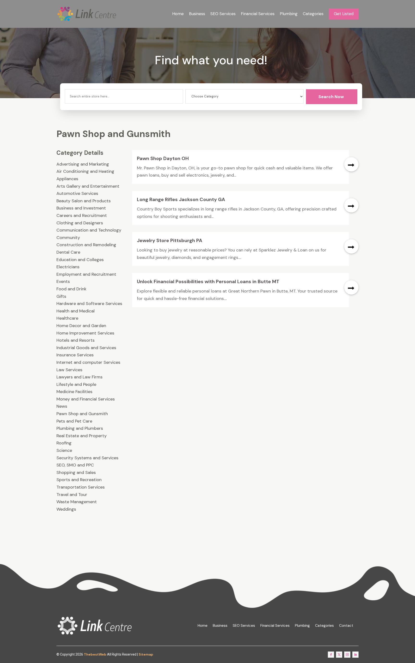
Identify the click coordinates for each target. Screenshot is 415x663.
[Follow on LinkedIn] (355, 654)
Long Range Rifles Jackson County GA (181, 199)
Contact (346, 625)
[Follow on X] (339, 654)
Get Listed (344, 13)
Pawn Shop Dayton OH (163, 158)
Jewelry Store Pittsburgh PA (169, 240)
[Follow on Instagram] (347, 654)
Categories (313, 13)
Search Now (331, 97)
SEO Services (223, 13)
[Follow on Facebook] (331, 654)
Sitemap (146, 654)
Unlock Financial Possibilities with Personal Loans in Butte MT (208, 281)
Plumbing (289, 13)
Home (178, 13)
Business (197, 13)
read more (351, 164)
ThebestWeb (95, 654)
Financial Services (258, 13)
